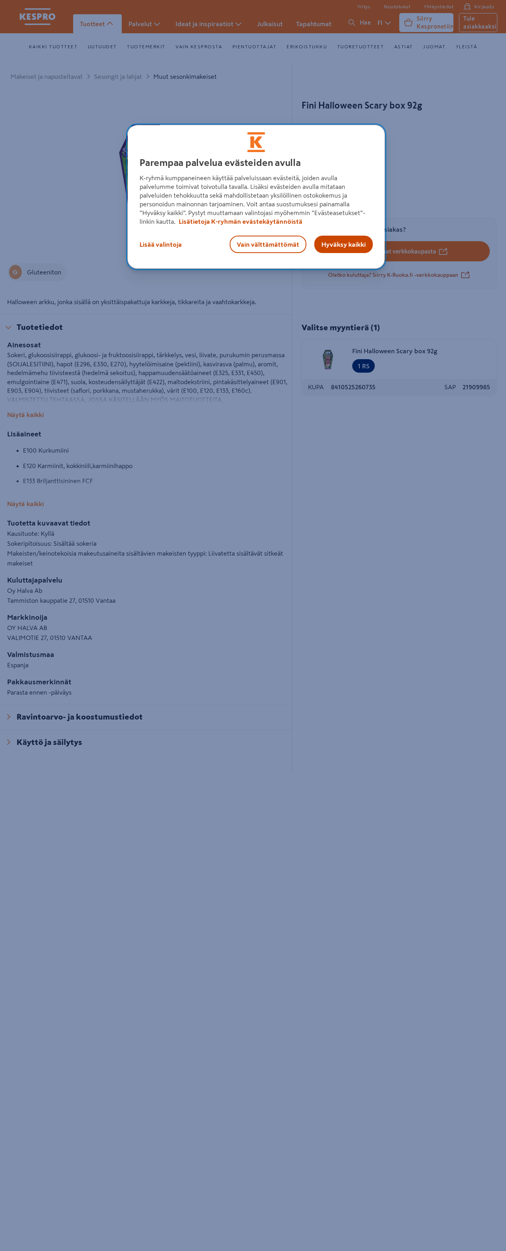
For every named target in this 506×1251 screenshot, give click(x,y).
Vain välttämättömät (268, 244)
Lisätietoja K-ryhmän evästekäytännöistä (239, 221)
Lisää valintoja (161, 244)
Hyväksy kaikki (343, 244)
